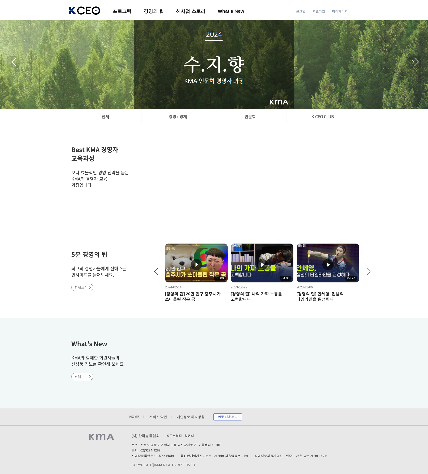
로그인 (300, 11)
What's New (231, 11)
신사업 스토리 (191, 11)
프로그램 (122, 11)
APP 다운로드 (227, 416)
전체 (105, 117)
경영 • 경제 (178, 117)
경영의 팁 (154, 11)
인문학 (250, 117)
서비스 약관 (158, 417)
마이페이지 (340, 11)
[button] (415, 62)
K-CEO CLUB (322, 117)
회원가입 (319, 11)
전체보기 (81, 287)
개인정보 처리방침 (190, 417)
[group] (214, 64)
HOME (134, 417)
